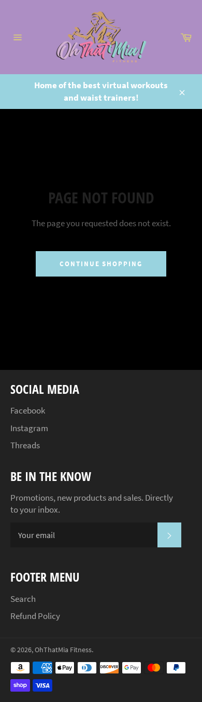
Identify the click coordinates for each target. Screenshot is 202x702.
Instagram (29, 428)
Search (23, 598)
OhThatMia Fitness (63, 649)
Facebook (27, 410)
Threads (25, 445)
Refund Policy (35, 616)
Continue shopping (101, 263)
